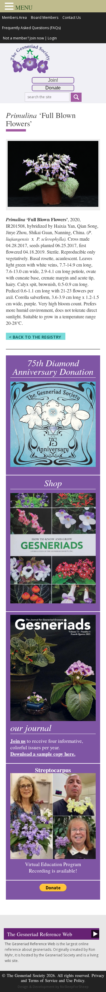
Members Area (14, 17)
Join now (37, 38)
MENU (23, 7)
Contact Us (71, 17)
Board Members (44, 17)
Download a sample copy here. (42, 754)
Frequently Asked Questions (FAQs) (31, 27)
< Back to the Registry (35, 337)
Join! (53, 80)
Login (52, 38)
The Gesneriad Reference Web (39, 934)
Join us (18, 741)
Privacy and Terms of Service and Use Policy (62, 978)
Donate (53, 87)
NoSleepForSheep (74, 986)
